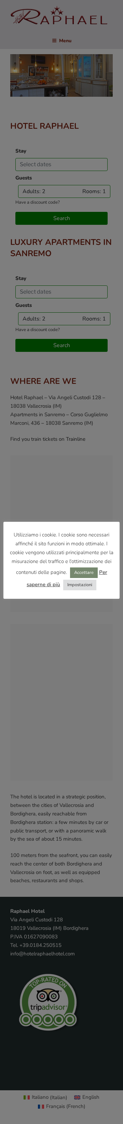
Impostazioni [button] (79, 585)
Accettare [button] (84, 572)
